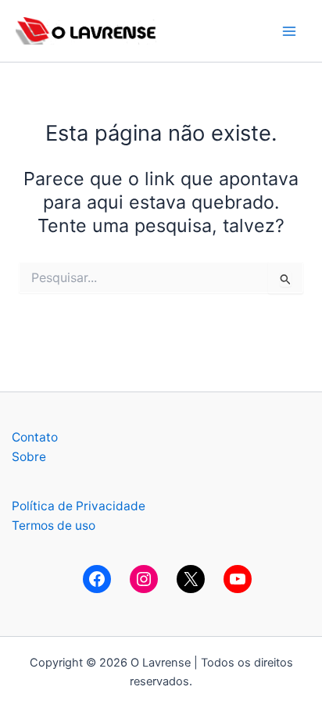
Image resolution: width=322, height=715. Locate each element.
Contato (35, 437)
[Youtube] (238, 579)
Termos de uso (53, 525)
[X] (191, 579)
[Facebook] (97, 579)
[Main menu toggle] (289, 31)
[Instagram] (144, 579)
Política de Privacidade (78, 506)
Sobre (29, 456)
